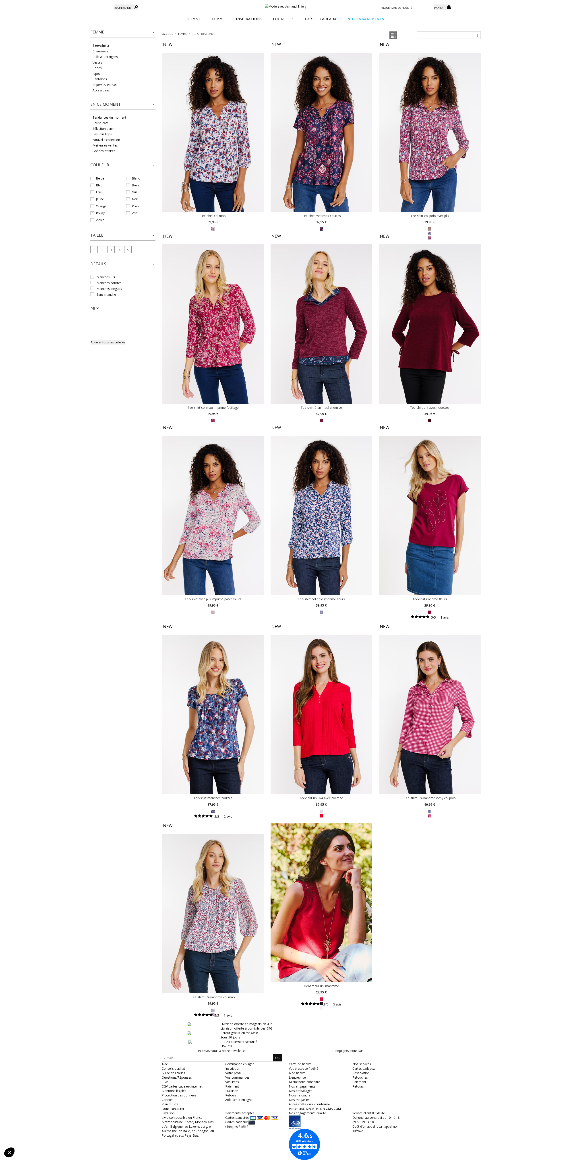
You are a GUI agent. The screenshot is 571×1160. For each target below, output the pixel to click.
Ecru (99, 192)
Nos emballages (300, 1091)
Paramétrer (28, 1137)
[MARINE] (429, 811)
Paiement (232, 1086)
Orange (101, 206)
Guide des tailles (173, 1073)
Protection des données (179, 1095)
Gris (134, 192)
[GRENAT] (321, 420)
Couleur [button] (99, 164)
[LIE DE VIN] (321, 229)
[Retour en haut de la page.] (555, 1154)
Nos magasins (299, 1100)
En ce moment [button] (105, 104)
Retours (231, 1095)
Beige (100, 178)
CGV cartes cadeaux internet (182, 1086)
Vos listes (232, 1082)
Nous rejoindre (299, 1095)
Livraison (231, 1091)
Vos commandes (237, 1077)
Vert (135, 213)
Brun (135, 185)
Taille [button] (96, 235)
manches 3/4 (106, 277)
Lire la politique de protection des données (35, 1123)
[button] (122, 32)
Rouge (100, 213)
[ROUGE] (213, 229)
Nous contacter (173, 1108)
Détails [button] (98, 263)
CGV (165, 1082)
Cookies (167, 1100)
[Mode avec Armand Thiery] (285, 4)
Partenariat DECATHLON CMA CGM (315, 1108)
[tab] (122, 33)
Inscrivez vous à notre (222, 1051)
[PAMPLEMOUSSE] (429, 229)
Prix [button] (94, 308)
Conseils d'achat (173, 1068)
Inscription (232, 1068)
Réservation (361, 1073)
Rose (135, 206)
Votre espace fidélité (303, 1068)
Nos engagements (302, 1086)
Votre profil (233, 1073)
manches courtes (109, 283)
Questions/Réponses (177, 1077)
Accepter (75, 1137)
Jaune (100, 199)
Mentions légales (174, 1091)
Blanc (136, 178)
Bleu (99, 185)
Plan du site (170, 1104)
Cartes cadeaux (363, 1068)
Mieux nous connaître (304, 1082)
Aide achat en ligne (238, 1100)
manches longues (109, 289)
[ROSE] (321, 811)
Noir (135, 199)
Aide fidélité (297, 1073)
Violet (100, 220)
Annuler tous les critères (108, 342)
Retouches (360, 1077)
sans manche (106, 294)
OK (277, 1058)
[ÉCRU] (321, 1007)
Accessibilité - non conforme (309, 1104)
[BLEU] (213, 1010)
